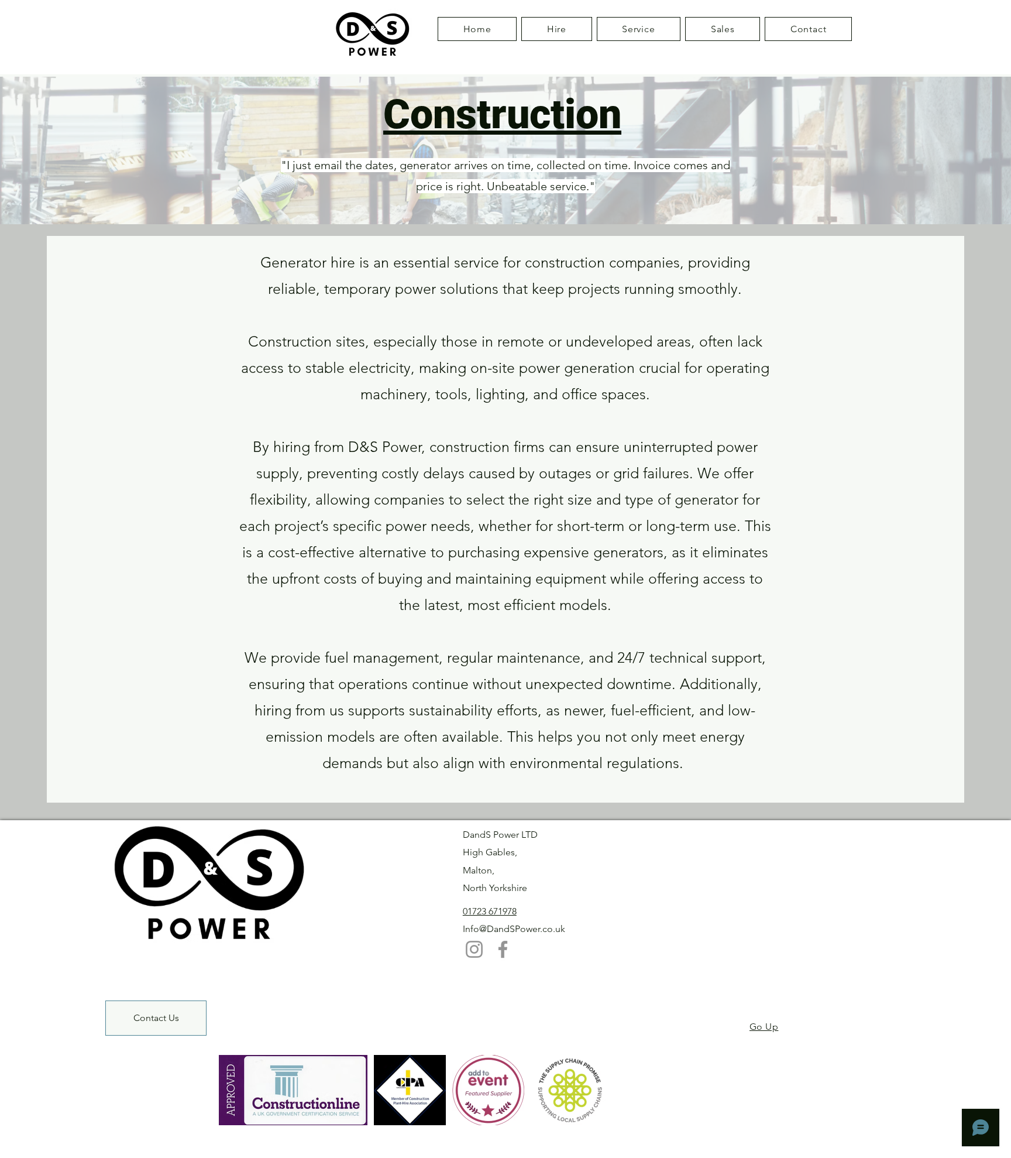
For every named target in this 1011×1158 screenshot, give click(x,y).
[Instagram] (474, 949)
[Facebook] (502, 949)
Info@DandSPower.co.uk (514, 928)
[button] (556, 29)
